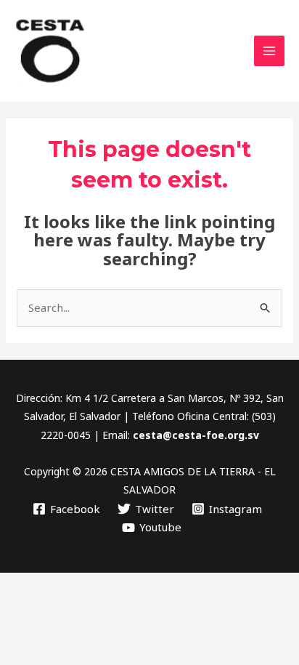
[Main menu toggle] (269, 51)
